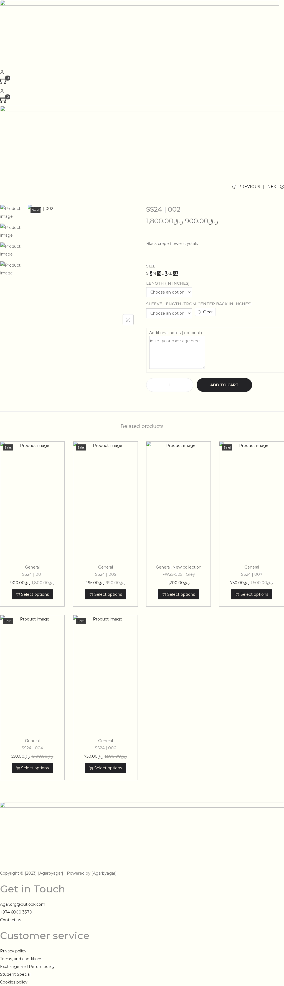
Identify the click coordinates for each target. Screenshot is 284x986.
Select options (35, 594)
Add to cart (224, 384)
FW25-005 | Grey (178, 574)
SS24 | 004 (32, 747)
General (32, 567)
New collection (187, 567)
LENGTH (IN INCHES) (167, 283)
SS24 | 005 (105, 574)
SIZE (151, 266)
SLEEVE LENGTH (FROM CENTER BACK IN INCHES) (199, 303)
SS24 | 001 (32, 574)
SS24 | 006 (105, 747)
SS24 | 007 (251, 574)
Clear (208, 311)
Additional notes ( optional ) (175, 332)
